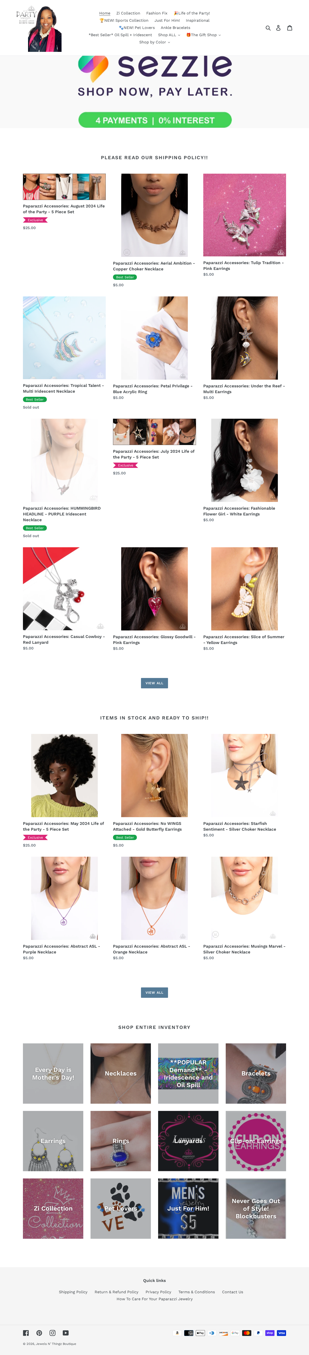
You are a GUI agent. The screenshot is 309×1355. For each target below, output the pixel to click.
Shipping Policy (73, 1292)
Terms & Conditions (196, 1292)
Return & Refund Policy (116, 1292)
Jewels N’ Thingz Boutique (56, 1344)
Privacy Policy (158, 1292)
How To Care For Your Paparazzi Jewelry (155, 1299)
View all (154, 683)
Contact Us (232, 1292)
